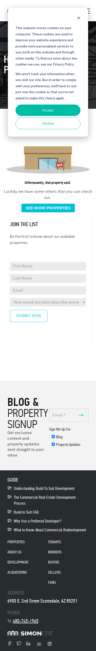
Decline (48, 123)
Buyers (53, 562)
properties (16, 542)
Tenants (54, 542)
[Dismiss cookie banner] (78, 19)
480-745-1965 (25, 621)
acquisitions (17, 572)
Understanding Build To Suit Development (44, 488)
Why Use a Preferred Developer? (37, 521)
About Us (14, 552)
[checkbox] (69, 441)
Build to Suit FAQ (26, 512)
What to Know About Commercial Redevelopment (50, 530)
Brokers (55, 552)
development (18, 562)
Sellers (54, 572)
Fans (52, 582)
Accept (48, 110)
